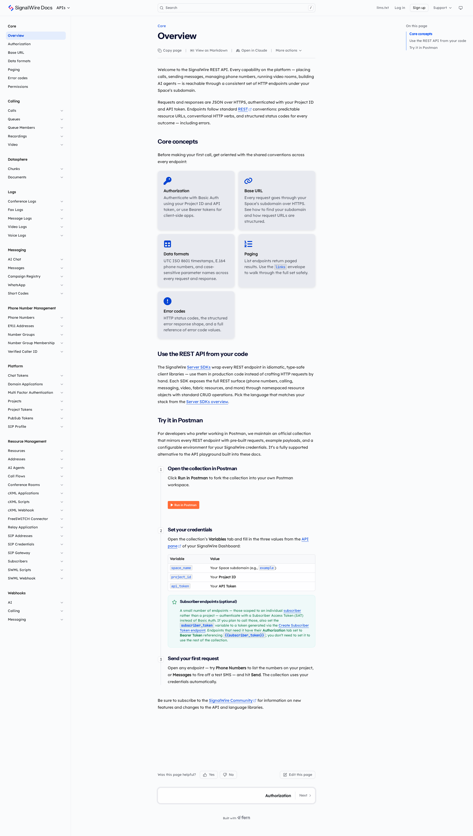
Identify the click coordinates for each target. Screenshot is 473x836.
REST (243, 109)
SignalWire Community (231, 700)
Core (162, 26)
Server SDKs (199, 367)
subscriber (292, 610)
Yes (212, 774)
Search (239, 7)
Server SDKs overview (207, 401)
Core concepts (420, 34)
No (231, 774)
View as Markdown (211, 50)
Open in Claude (254, 50)
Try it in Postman (423, 47)
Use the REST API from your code (437, 40)
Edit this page (300, 774)
